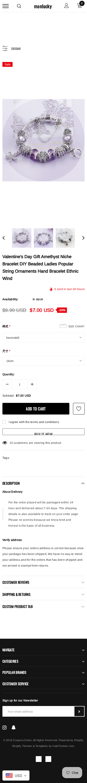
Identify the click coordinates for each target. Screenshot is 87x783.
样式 (6, 326)
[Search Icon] (19, 6)
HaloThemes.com (63, 746)
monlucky (43, 6)
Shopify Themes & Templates (30, 746)
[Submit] (79, 711)
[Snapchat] (13, 727)
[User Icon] (66, 6)
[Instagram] (4, 727)
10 (11, 443)
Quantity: (8, 374)
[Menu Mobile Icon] (5, 6)
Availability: (10, 299)
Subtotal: (8, 395)
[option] (43, 140)
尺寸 (6, 351)
